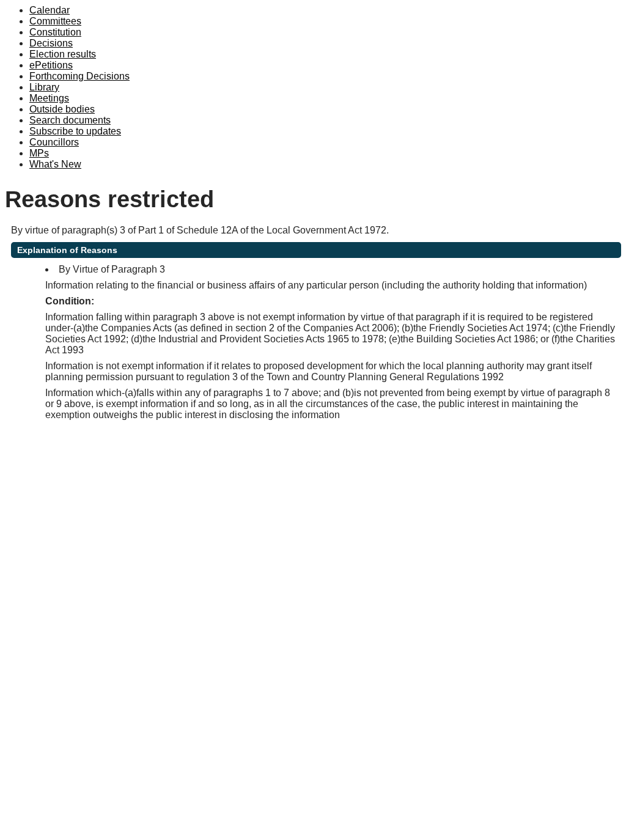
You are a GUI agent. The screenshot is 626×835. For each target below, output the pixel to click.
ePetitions (51, 65)
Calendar (49, 10)
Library (44, 87)
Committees (55, 21)
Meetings (49, 98)
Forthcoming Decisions (79, 76)
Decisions (51, 43)
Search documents (70, 120)
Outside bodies (62, 109)
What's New (55, 164)
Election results (62, 54)
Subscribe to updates (75, 131)
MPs (39, 153)
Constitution (55, 32)
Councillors (54, 142)
